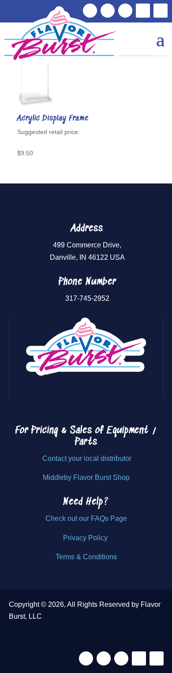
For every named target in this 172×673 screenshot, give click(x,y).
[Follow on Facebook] (86, 658)
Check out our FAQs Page (86, 518)
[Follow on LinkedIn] (160, 11)
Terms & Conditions (86, 557)
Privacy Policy (86, 538)
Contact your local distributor (86, 458)
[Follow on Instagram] (125, 11)
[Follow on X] (104, 658)
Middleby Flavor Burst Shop (86, 477)
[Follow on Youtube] (143, 11)
